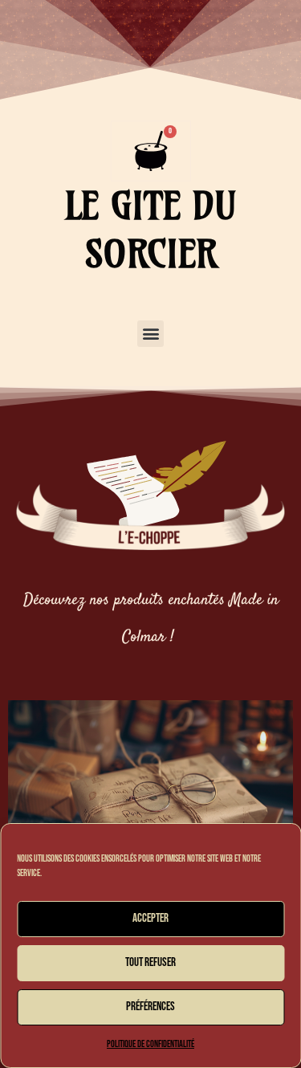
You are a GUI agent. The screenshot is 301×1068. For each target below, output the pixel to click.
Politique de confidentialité (150, 1044)
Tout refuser (150, 962)
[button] (150, 333)
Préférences (150, 1006)
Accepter (150, 918)
